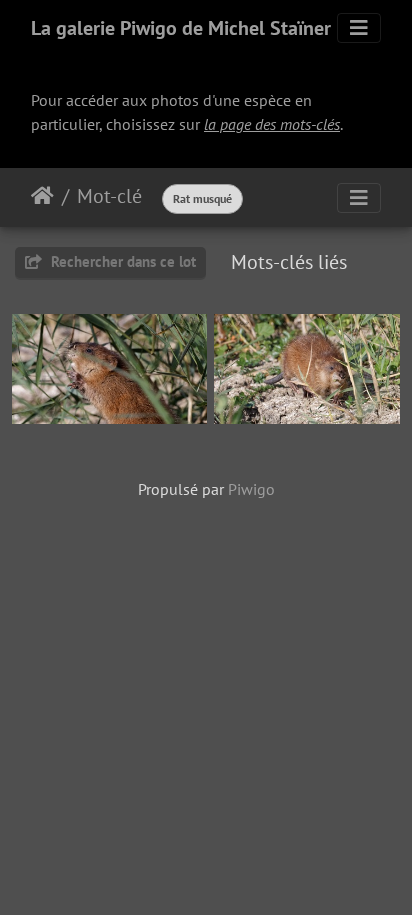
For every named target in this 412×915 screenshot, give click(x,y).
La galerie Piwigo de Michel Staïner (181, 28)
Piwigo (251, 489)
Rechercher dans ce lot (121, 261)
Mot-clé (109, 196)
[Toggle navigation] (359, 28)
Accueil (42, 196)
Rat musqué (202, 198)
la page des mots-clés (272, 124)
